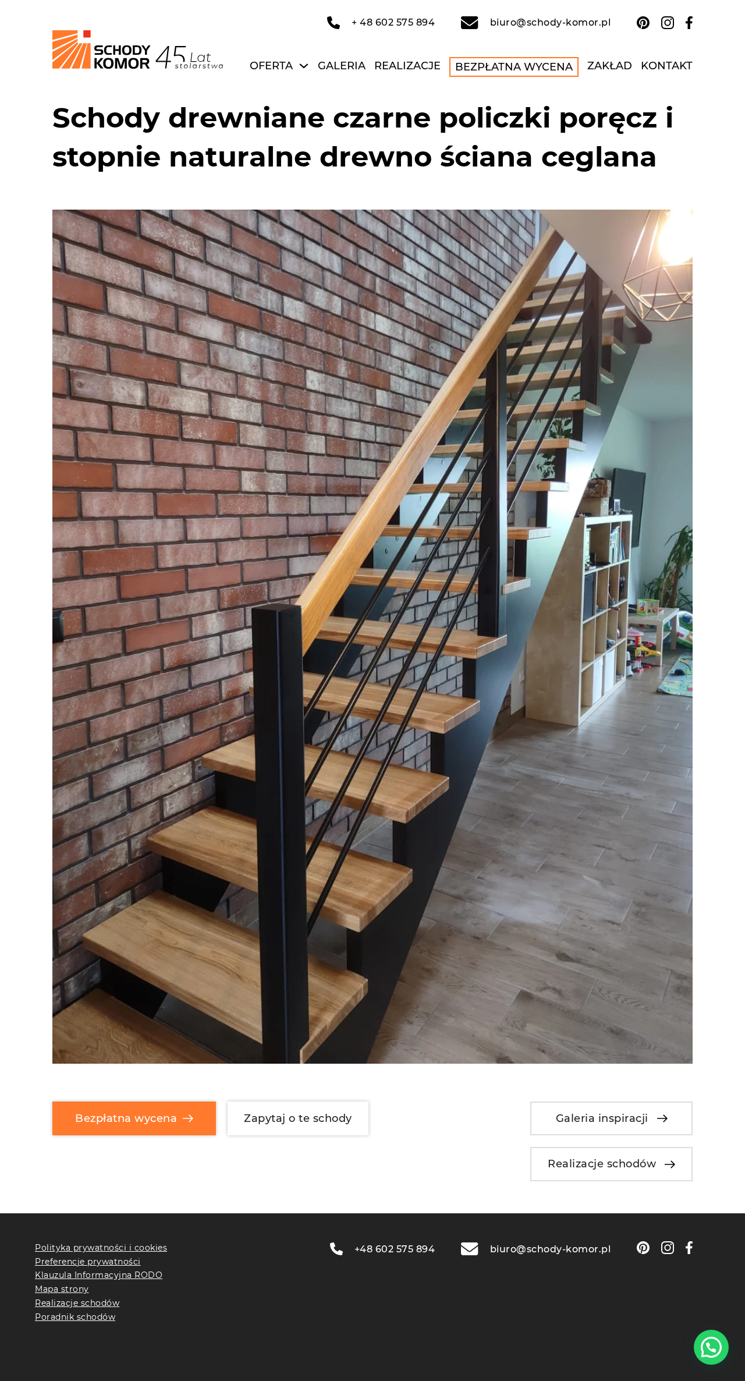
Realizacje (407, 65)
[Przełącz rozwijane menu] (304, 66)
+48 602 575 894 (394, 1249)
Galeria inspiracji (602, 1118)
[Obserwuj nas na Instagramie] (667, 22)
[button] (711, 1347)
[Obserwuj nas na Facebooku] (689, 22)
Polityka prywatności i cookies (101, 1247)
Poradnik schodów (75, 1317)
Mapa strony (62, 1289)
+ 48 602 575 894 (393, 22)
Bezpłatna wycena (514, 67)
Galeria (342, 65)
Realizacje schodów (602, 1163)
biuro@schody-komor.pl (550, 22)
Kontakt (667, 65)
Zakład (609, 65)
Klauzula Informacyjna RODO (98, 1275)
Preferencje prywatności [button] (88, 1261)
